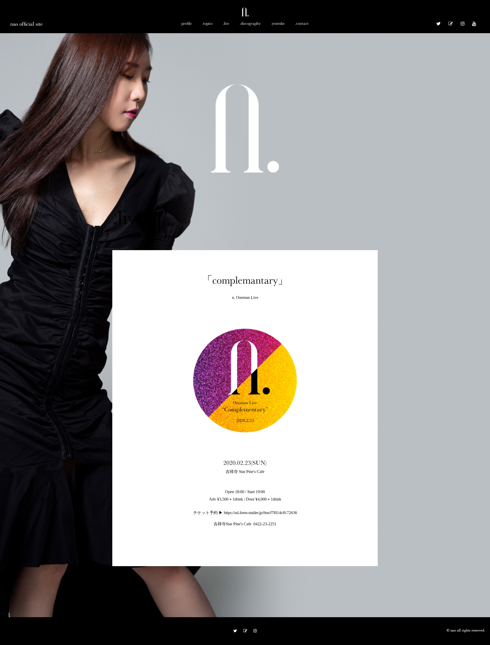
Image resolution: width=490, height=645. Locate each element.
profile (186, 23)
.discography (250, 23)
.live (226, 23)
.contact (302, 23)
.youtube (278, 23)
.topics (207, 23)
